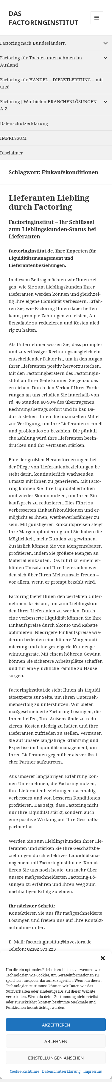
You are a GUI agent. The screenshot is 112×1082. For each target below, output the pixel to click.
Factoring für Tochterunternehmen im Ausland (41, 61)
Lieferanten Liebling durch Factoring (49, 202)
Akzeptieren (56, 1025)
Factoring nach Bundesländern (33, 43)
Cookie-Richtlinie (24, 1071)
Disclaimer (11, 153)
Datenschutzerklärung (61, 1071)
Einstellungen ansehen (56, 1058)
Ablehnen (55, 1041)
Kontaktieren (23, 913)
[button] (103, 958)
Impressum (92, 1071)
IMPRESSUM (13, 138)
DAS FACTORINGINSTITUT (43, 18)
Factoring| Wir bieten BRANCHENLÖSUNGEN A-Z (48, 105)
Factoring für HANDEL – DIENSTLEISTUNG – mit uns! (51, 83)
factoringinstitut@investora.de (58, 942)
